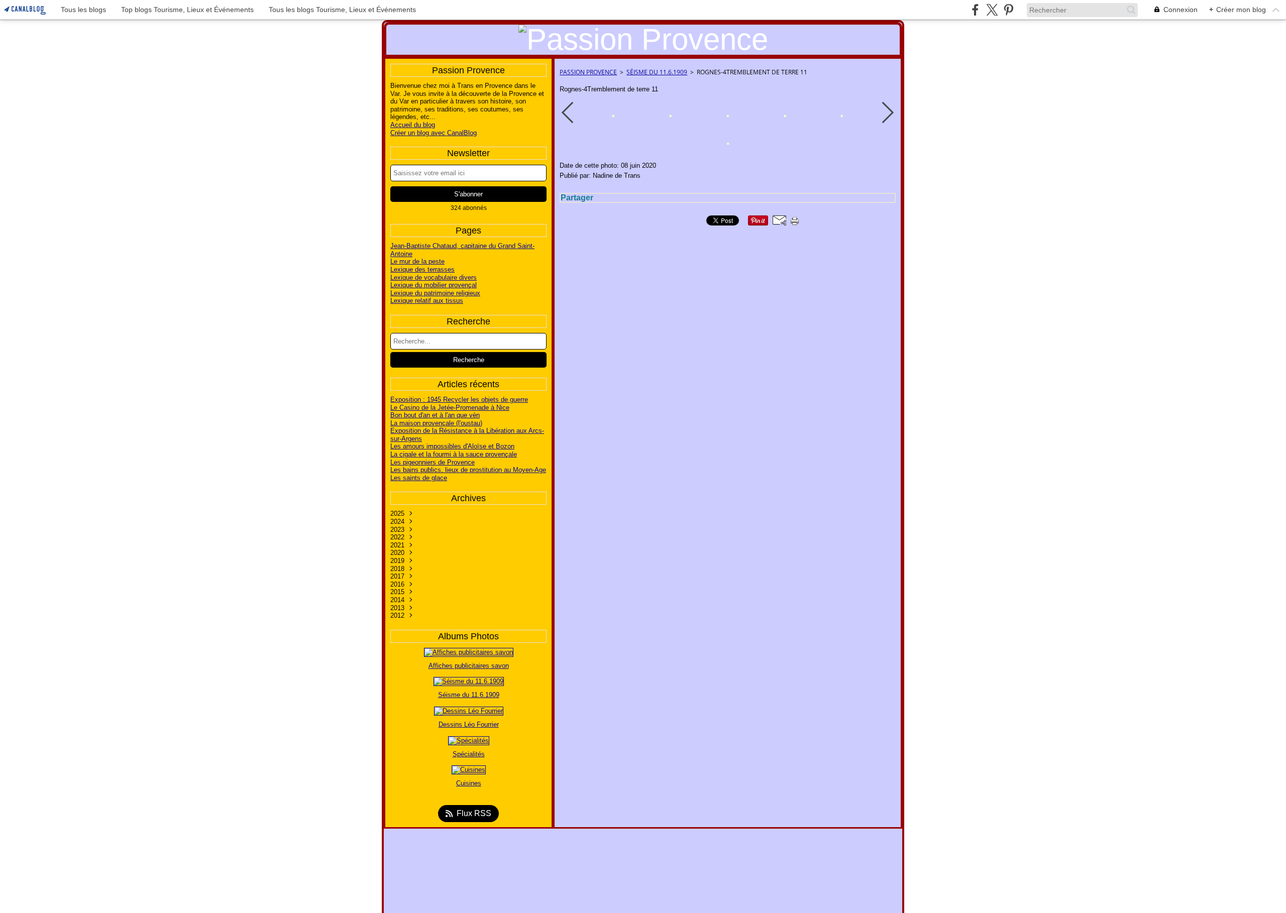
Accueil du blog (412, 125)
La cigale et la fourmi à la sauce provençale (453, 454)
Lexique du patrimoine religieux (435, 293)
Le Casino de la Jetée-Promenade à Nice (449, 407)
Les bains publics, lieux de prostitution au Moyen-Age (468, 470)
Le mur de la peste (417, 261)
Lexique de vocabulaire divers (433, 277)
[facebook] (975, 10)
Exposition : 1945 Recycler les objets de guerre (459, 399)
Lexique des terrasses (422, 269)
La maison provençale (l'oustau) (436, 423)
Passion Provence (588, 72)
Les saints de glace (418, 478)
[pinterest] (1008, 10)
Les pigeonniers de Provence (432, 462)
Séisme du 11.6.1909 (656, 72)
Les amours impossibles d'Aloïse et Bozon (452, 446)
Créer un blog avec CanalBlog (433, 133)
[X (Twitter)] (992, 10)
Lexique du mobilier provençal (433, 285)
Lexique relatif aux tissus (426, 300)
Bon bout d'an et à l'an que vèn (435, 415)
